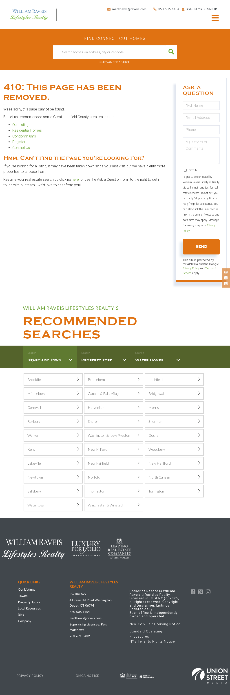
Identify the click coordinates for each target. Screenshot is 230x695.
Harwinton (96, 407)
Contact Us (21, 148)
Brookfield (35, 379)
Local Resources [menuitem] (29, 608)
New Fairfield (98, 463)
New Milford (97, 449)
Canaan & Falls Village (104, 393)
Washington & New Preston (109, 435)
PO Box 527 (78, 594)
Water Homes (149, 360)
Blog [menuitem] (21, 614)
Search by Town (44, 360)
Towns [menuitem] (23, 596)
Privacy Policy (191, 268)
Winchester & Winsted (105, 505)
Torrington (156, 491)
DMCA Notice (87, 675)
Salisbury (34, 491)
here (75, 179)
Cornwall (34, 407)
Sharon (93, 421)
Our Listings (21, 125)
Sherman (155, 421)
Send (201, 247)
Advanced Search (116, 62)
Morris (153, 407)
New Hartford (159, 463)
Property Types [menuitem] (29, 602)
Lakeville (34, 463)
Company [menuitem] (24, 621)
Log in (191, 9)
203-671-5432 (80, 636)
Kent (31, 449)
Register (19, 142)
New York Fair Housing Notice (155, 624)
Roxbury (33, 421)
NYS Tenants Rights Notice (152, 641)
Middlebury (36, 393)
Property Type (96, 360)
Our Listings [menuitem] (26, 589)
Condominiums (24, 136)
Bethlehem (96, 379)
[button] (171, 52)
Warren (33, 435)
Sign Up (210, 9)
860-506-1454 (168, 9)
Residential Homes (27, 130)
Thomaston (96, 491)
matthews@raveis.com (129, 9)
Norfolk (94, 477)
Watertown (36, 505)
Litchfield (155, 379)
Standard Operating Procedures (146, 634)
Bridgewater (158, 393)
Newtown (35, 477)
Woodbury (156, 449)
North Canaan (159, 477)
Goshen (154, 435)
